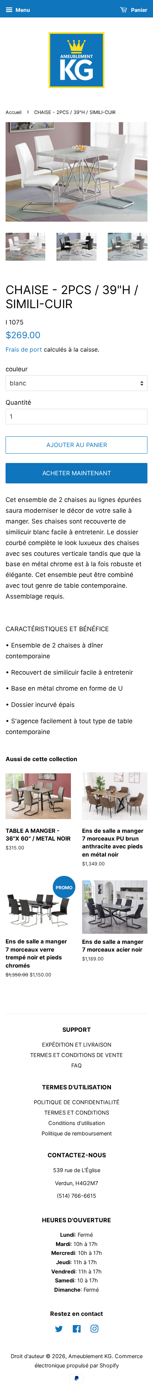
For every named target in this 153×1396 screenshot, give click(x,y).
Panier (138, 10)
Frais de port (24, 349)
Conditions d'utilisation (76, 1123)
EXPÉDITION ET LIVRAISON (76, 1044)
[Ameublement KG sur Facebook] (76, 1330)
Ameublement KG (90, 1356)
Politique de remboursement (77, 1133)
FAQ (76, 1065)
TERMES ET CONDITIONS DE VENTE (76, 1055)
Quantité (18, 402)
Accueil (14, 112)
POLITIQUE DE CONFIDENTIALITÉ (77, 1102)
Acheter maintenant (76, 473)
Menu (22, 10)
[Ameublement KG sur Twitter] (59, 1330)
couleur (16, 369)
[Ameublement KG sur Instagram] (94, 1330)
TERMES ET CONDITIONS (76, 1112)
